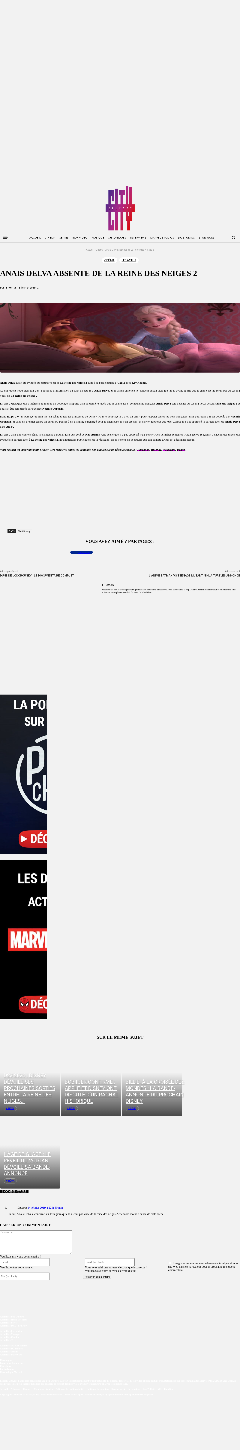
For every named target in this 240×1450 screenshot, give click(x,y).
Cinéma (99, 249)
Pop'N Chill (149, 1389)
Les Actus (129, 260)
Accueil (90, 249)
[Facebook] (2, 187)
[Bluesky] (17, 187)
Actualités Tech (8, 1340)
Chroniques (6, 1360)
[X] (51, 294)
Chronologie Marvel (11, 1372)
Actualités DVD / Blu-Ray (13, 1325)
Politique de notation (98, 1389)
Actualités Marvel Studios (13, 1345)
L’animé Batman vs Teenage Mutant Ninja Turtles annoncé (194, 575)
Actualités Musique (10, 1334)
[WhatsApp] (64, 294)
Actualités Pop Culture (12, 1316)
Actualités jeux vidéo (11, 1331)
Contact (27, 1389)
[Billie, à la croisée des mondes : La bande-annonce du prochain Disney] (152, 1080)
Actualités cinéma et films (13, 1319)
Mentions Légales (43, 1389)
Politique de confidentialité (70, 1389)
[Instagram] (24, 187)
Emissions (5, 1366)
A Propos (16, 1389)
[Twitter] (9, 187)
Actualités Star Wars (11, 1354)
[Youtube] (38, 187)
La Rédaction (7, 1369)
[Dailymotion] (31, 187)
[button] (233, 237)
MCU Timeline (165, 1389)
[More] (78, 294)
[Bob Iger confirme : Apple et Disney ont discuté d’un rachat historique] (91, 1080)
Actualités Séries (8, 1322)
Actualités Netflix (9, 1351)
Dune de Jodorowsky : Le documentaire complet (37, 575)
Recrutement (118, 1389)
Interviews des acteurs (11, 1363)
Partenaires (134, 1389)
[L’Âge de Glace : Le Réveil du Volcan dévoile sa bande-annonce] (30, 1152)
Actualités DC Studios (11, 1348)
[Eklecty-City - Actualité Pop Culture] (120, 208)
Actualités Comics (9, 1337)
